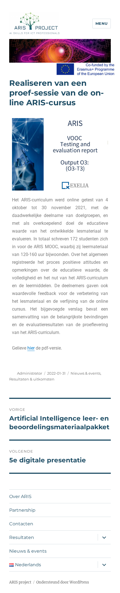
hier (31, 348)
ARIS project (20, 582)
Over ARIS (20, 496)
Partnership (22, 510)
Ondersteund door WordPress (62, 582)
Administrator (29, 373)
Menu (101, 23)
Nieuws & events (85, 373)
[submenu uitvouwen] (104, 537)
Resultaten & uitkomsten (31, 379)
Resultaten (21, 537)
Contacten (21, 523)
